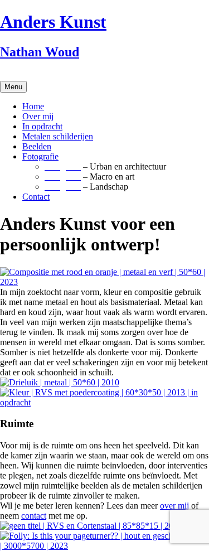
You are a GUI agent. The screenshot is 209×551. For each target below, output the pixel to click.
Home (33, 106)
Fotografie (40, 156)
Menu (13, 87)
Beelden (36, 146)
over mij (174, 505)
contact (33, 515)
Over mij (38, 116)
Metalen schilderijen (57, 136)
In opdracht (42, 126)
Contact (36, 196)
